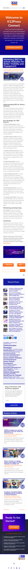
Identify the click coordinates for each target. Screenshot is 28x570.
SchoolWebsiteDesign (9, 359)
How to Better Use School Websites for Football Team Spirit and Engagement (16, 330)
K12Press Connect (14, 48)
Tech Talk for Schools (9, 434)
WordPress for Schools (12, 375)
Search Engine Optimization (8, 366)
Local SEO (21, 69)
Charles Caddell (8, 69)
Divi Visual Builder (19, 350)
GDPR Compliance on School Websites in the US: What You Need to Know (13, 431)
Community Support (7, 349)
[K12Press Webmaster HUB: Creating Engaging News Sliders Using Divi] (5, 290)
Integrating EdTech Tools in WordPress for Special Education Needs (16, 303)
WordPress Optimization (9, 378)
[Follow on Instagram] (11, 568)
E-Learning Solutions (6, 352)
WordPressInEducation (7, 376)
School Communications (10, 496)
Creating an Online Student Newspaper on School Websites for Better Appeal (16, 325)
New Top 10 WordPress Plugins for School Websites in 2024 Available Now (16, 294)
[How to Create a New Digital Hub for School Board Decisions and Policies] (5, 299)
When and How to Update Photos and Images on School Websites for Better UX (13, 462)
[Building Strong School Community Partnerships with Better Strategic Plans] (5, 321)
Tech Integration (8, 369)
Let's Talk (14, 527)
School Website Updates (10, 365)
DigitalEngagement (9, 350)
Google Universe (6, 356)
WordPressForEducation (9, 373)
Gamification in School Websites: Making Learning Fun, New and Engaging (16, 312)
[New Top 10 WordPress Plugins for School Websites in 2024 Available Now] (5, 294)
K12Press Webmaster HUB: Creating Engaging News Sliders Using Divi (16, 290)
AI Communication (13, 342)
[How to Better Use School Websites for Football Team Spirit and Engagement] (5, 330)
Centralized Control (7, 343)
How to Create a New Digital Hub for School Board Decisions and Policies (16, 299)
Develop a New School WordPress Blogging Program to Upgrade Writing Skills (16, 316)
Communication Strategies (9, 346)
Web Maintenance (8, 467)
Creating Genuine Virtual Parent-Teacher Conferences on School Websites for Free (16, 308)
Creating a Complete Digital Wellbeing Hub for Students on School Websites (13, 493)
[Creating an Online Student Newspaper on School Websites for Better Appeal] (5, 326)
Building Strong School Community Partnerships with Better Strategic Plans (16, 321)
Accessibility (6, 342)
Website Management (11, 372)
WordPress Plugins (20, 378)
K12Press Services (14, 356)
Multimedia (7, 465)
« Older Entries (6, 509)
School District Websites (12, 358)
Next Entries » (22, 509)
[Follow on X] (14, 568)
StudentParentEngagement (12, 367)
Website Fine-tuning (18, 70)
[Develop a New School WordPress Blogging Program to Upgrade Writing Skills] (5, 317)
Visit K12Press (7, 243)
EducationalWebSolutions (11, 355)
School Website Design (9, 70)
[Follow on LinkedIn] (19, 568)
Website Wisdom (12, 436)
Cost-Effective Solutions (17, 349)
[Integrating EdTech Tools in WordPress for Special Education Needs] (5, 303)
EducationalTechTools (9, 353)
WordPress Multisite (16, 376)
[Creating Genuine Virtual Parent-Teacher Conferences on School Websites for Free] (5, 308)
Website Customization (8, 370)
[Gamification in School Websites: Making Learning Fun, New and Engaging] (5, 312)
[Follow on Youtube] (17, 568)
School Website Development (9, 362)
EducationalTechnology (15, 352)
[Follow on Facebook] (8, 568)
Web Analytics (16, 369)
